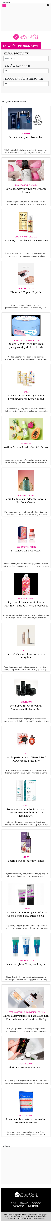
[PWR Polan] (26, 1194)
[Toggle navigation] (4, 5)
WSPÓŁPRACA (18, 1206)
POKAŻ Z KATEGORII (16, 66)
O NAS (13, 1203)
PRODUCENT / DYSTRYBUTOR (23, 78)
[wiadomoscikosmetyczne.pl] (26, 36)
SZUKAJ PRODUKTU (16, 53)
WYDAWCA (36, 1203)
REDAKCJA (24, 1203)
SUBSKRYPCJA (33, 1206)
